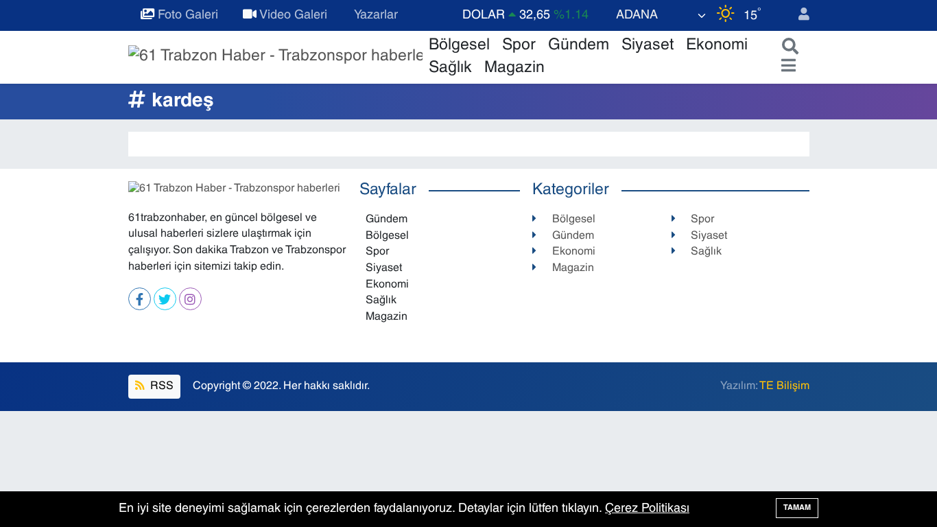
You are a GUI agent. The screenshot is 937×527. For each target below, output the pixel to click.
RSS (160, 386)
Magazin (514, 68)
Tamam (797, 507)
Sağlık (450, 68)
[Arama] (787, 48)
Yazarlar (375, 15)
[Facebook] (139, 299)
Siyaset (647, 45)
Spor (519, 45)
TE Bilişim (784, 386)
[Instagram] (190, 299)
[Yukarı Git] (895, 485)
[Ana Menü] (785, 67)
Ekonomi (717, 45)
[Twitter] (165, 299)
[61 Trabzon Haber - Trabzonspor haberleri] (275, 57)
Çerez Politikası (647, 509)
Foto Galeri (186, 15)
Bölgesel (459, 45)
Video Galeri (292, 15)
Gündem (578, 45)
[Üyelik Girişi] (797, 15)
